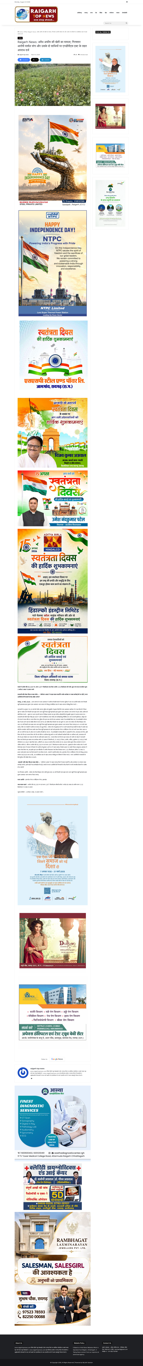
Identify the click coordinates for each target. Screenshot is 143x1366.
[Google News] (57, 1059)
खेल (106, 12)
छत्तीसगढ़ (79, 12)
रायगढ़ (86, 12)
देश (96, 12)
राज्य (91, 12)
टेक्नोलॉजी (124, 12)
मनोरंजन (112, 12)
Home (21, 32)
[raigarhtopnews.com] (36, 14)
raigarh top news (24, 54)
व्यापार (117, 12)
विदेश (101, 12)
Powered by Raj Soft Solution (84, 1362)
